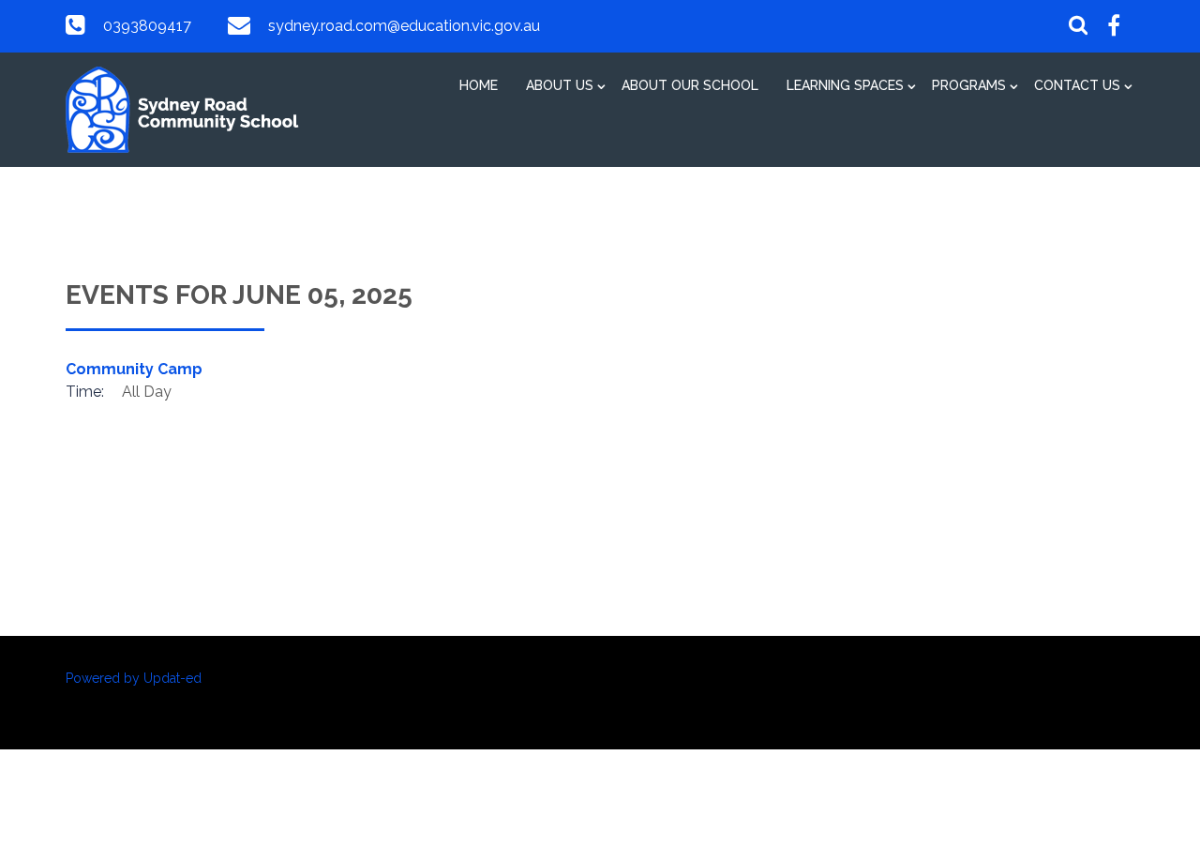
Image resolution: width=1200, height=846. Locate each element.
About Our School (690, 85)
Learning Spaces (845, 85)
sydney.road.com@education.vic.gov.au (404, 26)
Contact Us (1077, 85)
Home (478, 85)
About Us (559, 85)
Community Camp (134, 369)
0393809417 (147, 26)
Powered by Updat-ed (134, 678)
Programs (969, 85)
